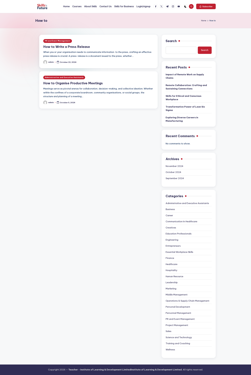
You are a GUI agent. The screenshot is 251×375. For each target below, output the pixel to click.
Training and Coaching (178, 343)
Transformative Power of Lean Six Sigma (185, 108)
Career (169, 215)
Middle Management (176, 294)
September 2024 (175, 178)
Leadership (172, 282)
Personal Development (178, 306)
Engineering (172, 239)
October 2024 (173, 172)
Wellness (170, 349)
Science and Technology (179, 337)
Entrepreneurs (173, 245)
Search (171, 41)
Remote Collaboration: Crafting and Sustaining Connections (186, 87)
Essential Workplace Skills (179, 252)
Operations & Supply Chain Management (187, 300)
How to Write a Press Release (66, 47)
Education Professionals (179, 233)
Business (170, 209)
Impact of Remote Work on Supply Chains (185, 76)
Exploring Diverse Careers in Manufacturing (182, 119)
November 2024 (174, 166)
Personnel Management (178, 313)
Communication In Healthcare (181, 221)
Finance (170, 258)
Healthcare (171, 264)
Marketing (171, 288)
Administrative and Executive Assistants (64, 77)
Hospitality (171, 270)
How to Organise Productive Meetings (73, 83)
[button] (206, 6)
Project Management (177, 325)
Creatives (171, 227)
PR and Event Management (57, 41)
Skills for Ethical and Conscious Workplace (183, 98)
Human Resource (174, 276)
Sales (168, 331)
